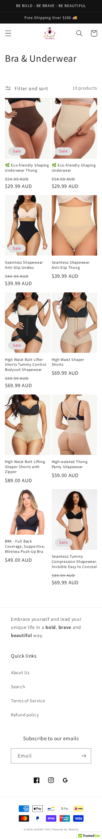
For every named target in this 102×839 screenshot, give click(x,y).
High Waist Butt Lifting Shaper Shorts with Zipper (25, 466)
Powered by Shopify (65, 829)
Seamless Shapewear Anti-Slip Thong (71, 265)
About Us (20, 672)
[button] (8, 33)
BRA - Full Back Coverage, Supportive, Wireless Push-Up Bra (25, 546)
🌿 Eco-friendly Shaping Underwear (74, 168)
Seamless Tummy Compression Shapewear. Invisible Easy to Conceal (74, 561)
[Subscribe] (83, 755)
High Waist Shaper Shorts (68, 362)
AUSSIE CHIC (43, 829)
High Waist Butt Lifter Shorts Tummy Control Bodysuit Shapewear (25, 364)
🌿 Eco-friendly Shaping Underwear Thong (27, 168)
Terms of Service (28, 701)
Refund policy (25, 715)
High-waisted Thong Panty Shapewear (70, 464)
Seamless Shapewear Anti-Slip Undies (24, 265)
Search (18, 687)
